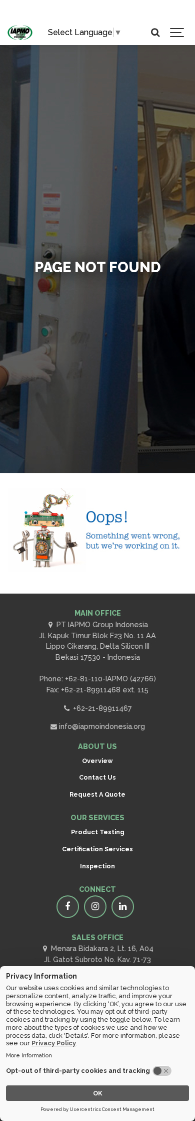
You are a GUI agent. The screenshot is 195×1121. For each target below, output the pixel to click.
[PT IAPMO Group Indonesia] (20, 32)
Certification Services (97, 849)
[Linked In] (123, 906)
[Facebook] (67, 906)
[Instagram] (95, 906)
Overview (97, 761)
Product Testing (97, 832)
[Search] (155, 32)
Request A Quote (98, 794)
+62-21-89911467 (101, 708)
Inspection (97, 866)
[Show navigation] (178, 32)
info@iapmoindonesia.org (101, 726)
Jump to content (54, 14)
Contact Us (97, 777)
